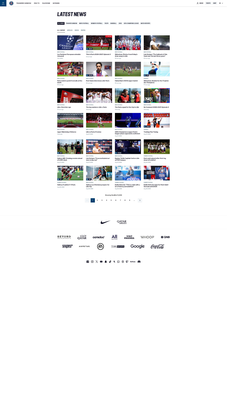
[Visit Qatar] (81, 237)
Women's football (97, 23)
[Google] (137, 246)
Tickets (208, 3)
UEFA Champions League (131, 23)
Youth (106, 23)
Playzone (46, 3)
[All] (114, 237)
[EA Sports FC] (100, 246)
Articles (70, 30)
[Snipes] (67, 246)
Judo (120, 23)
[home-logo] (11, 3)
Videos (77, 30)
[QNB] (165, 237)
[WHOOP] (147, 237)
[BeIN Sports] (117, 246)
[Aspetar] (84, 246)
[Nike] (106, 222)
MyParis (56, 3)
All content (61, 30)
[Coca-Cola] (158, 246)
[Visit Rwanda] (129, 237)
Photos (83, 30)
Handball (113, 23)
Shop (214, 3)
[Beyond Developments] (64, 237)
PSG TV (37, 3)
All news (61, 23)
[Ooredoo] (98, 237)
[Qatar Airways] (121, 222)
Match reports (145, 23)
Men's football (84, 23)
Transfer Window (23, 3)
